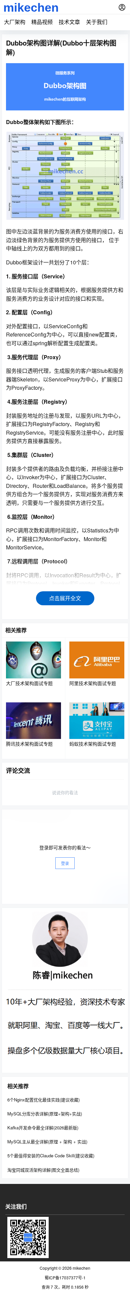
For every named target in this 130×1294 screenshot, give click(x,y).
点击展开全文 (65, 598)
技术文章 (69, 22)
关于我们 (96, 22)
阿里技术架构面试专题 (92, 683)
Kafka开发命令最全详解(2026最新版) (42, 1127)
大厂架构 (14, 22)
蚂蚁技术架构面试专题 (92, 743)
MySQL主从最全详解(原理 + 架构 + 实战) (47, 1141)
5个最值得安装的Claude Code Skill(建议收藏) (50, 1155)
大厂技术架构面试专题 (29, 683)
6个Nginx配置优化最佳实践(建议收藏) (43, 1099)
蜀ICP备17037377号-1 (65, 1277)
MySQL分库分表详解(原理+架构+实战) (44, 1113)
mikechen (81, 1268)
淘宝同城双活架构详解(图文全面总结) (43, 1169)
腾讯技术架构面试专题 (29, 743)
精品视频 (42, 22)
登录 (65, 863)
